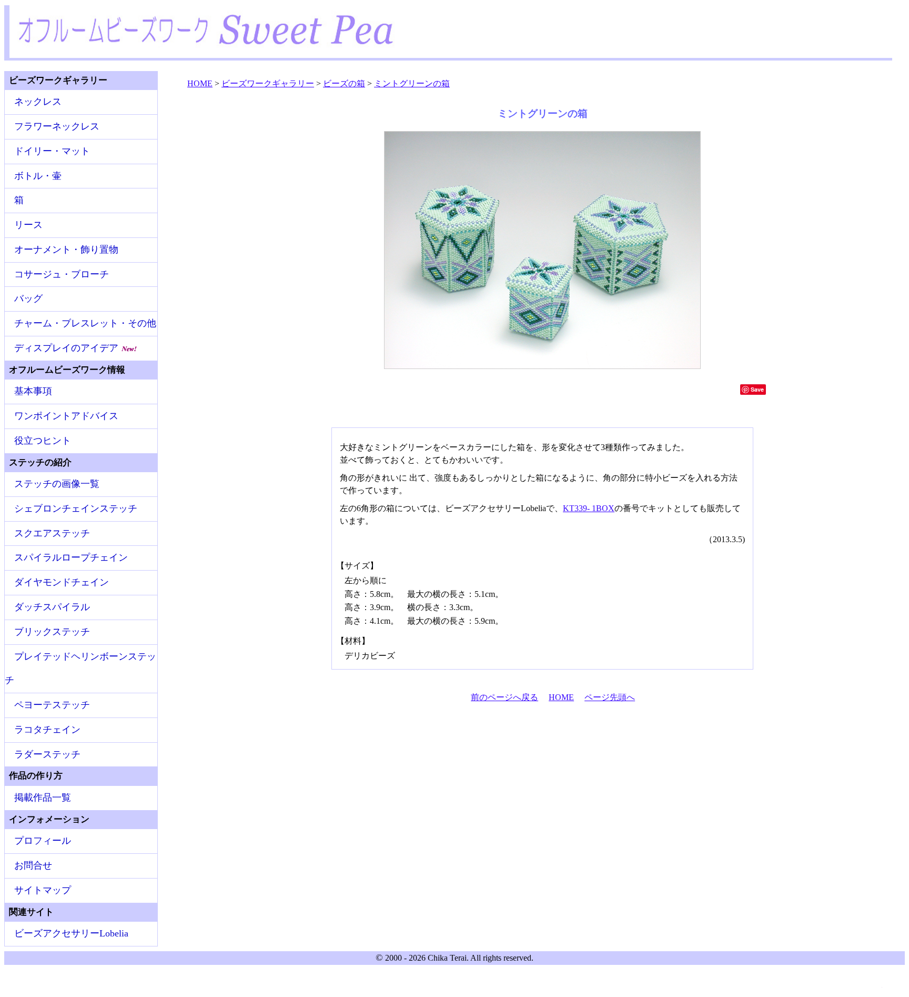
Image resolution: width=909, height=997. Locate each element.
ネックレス (38, 101)
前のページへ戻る (504, 697)
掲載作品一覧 (42, 797)
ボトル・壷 (38, 176)
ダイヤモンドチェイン (61, 582)
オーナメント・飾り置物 (66, 249)
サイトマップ (42, 890)
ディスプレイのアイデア (67, 348)
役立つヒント (42, 440)
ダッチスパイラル (52, 607)
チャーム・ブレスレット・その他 (85, 323)
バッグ (28, 298)
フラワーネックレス (56, 126)
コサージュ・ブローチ (61, 274)
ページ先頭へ (609, 697)
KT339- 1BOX (588, 508)
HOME (561, 697)
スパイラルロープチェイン (71, 557)
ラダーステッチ (47, 754)
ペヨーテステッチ (52, 705)
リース (28, 225)
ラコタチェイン (47, 729)
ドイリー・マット (52, 151)
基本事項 (33, 391)
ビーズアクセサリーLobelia (71, 933)
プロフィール (42, 840)
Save (757, 389)
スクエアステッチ (52, 533)
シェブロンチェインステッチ (75, 508)
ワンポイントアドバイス (66, 416)
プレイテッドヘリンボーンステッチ (80, 668)
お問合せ (33, 865)
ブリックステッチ (52, 631)
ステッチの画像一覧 (56, 483)
